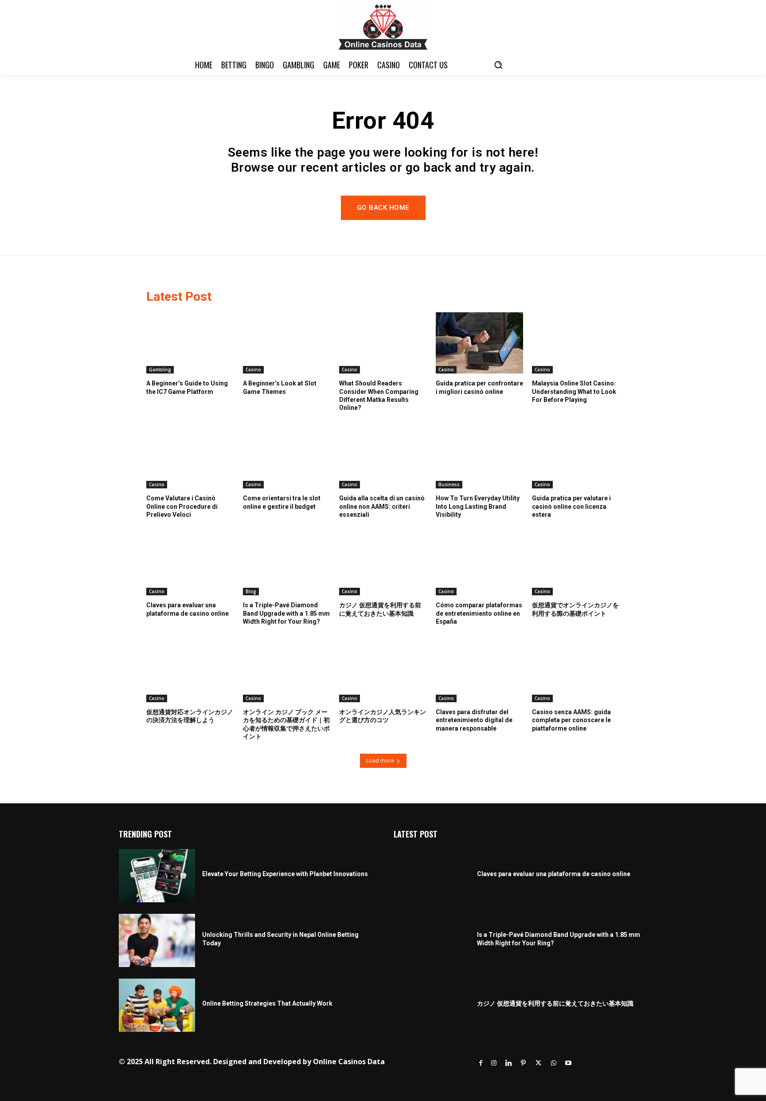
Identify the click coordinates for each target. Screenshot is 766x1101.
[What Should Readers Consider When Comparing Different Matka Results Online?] (383, 343)
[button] (498, 64)
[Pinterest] (523, 1063)
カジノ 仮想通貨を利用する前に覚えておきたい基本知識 (555, 1003)
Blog (251, 591)
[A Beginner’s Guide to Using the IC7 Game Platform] (190, 343)
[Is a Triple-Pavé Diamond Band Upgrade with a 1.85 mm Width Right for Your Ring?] (287, 564)
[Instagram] (494, 1063)
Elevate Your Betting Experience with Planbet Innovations (285, 873)
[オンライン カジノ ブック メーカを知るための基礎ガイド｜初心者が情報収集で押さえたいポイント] (287, 671)
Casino (253, 369)
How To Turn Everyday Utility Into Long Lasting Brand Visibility (478, 506)
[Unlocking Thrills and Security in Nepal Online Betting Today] (157, 940)
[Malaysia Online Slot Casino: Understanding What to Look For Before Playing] (576, 343)
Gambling (160, 369)
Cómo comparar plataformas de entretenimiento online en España (479, 613)
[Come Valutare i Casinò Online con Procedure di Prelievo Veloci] (190, 457)
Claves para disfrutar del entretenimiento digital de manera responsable (474, 719)
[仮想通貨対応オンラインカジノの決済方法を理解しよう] (190, 671)
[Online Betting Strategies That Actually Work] (157, 1005)
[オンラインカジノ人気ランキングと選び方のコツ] (383, 671)
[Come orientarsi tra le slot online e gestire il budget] (287, 457)
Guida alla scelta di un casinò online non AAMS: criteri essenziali (382, 506)
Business (449, 484)
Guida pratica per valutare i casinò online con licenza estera (571, 506)
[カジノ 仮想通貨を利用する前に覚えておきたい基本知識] (383, 564)
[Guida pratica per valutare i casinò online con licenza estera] (576, 457)
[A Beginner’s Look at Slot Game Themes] (287, 343)
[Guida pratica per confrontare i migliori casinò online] (480, 343)
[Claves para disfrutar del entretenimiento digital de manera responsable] (480, 671)
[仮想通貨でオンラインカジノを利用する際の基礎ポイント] (576, 564)
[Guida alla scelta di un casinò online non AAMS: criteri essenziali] (383, 457)
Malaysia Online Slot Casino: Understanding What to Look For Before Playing (574, 391)
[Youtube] (568, 1063)
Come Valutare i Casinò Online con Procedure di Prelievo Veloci (182, 506)
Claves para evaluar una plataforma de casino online (553, 873)
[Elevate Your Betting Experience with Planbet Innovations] (157, 875)
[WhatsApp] (554, 1063)
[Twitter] (538, 1063)
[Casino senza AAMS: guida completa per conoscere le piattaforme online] (576, 671)
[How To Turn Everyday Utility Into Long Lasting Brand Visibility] (480, 457)
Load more (380, 760)
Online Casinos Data (349, 1061)
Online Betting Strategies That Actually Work (267, 1003)
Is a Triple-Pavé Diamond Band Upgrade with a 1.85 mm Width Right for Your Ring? (286, 613)
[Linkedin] (508, 1063)
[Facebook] (481, 1063)
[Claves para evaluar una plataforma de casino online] (190, 564)
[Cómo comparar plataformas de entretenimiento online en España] (480, 564)
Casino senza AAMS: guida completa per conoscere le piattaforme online (571, 719)
